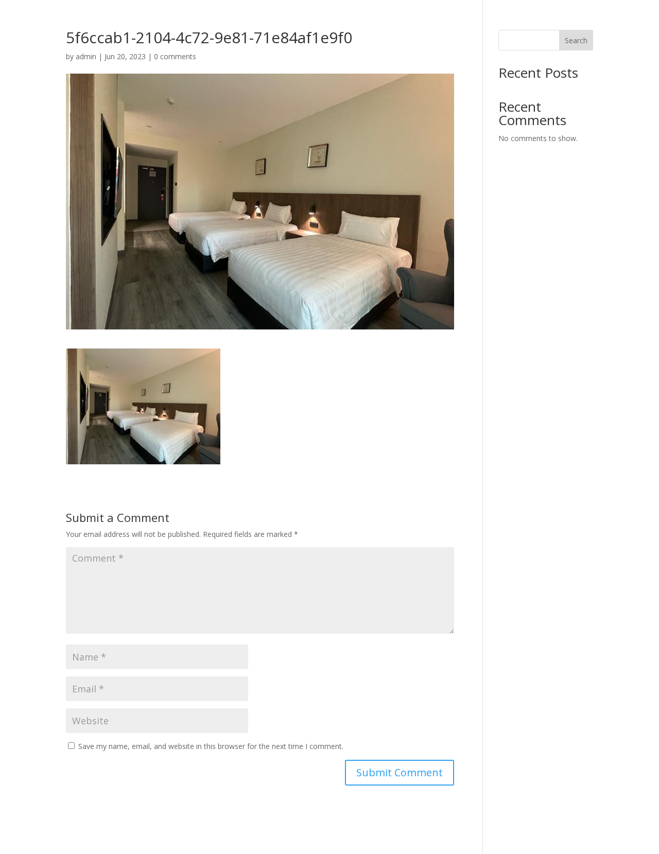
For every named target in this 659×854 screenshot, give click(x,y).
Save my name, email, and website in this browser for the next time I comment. (210, 746)
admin (86, 56)
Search (576, 40)
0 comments (175, 56)
